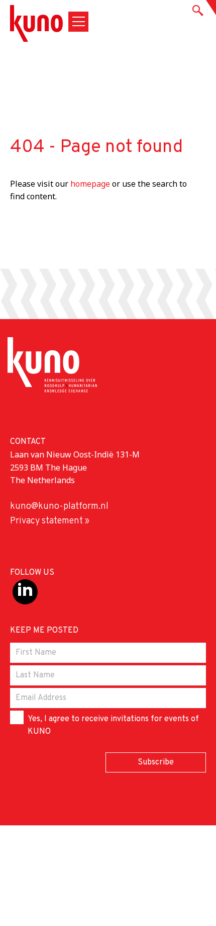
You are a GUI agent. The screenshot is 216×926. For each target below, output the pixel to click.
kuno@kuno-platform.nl (59, 506)
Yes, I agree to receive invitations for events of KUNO (113, 725)
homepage (90, 183)
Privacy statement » (49, 521)
